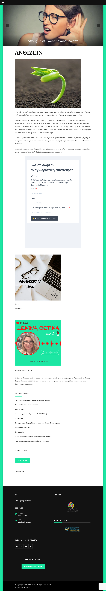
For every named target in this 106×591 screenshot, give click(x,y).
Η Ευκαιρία (19, 418)
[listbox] (53, 25)
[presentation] (7, 25)
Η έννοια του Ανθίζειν (22, 427)
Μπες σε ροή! (77, 41)
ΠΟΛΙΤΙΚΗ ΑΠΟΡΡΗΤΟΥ (33, 566)
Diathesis (26, 587)
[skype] (35, 546)
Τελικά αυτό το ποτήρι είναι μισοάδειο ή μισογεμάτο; (33, 437)
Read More (22, 461)
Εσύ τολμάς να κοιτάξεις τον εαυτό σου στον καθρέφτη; (33, 400)
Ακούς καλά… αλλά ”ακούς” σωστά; (26, 405)
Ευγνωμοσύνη (19, 432)
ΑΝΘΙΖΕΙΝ (32, 585)
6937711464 (22, 515)
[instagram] (21, 546)
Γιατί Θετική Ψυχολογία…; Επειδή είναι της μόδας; (32, 441)
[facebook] (17, 546)
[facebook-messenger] (26, 546)
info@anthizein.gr (24, 522)
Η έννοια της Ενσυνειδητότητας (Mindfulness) (31, 414)
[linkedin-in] (30, 546)
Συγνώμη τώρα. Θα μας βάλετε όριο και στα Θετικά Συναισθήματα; (37, 423)
